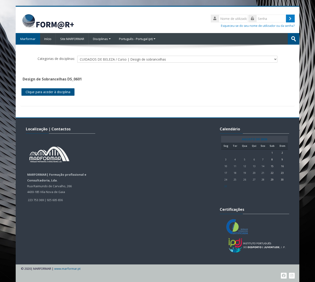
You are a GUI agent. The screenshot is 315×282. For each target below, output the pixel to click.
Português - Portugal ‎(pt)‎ (136, 39)
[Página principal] (47, 19)
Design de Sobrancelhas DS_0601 (52, 79)
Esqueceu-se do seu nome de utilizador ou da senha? (258, 26)
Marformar (28, 39)
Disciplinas (100, 39)
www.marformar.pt (67, 268)
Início (47, 39)
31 (225, 186)
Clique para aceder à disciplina (48, 92)
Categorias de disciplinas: (56, 58)
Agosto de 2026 (254, 139)
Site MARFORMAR (72, 39)
